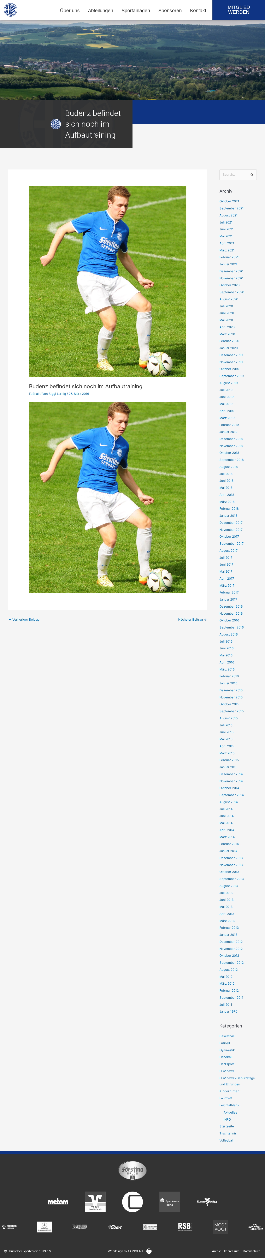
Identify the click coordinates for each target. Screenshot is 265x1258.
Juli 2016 (225, 641)
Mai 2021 (225, 236)
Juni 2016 (226, 648)
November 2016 (231, 613)
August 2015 (228, 718)
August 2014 (228, 802)
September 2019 (231, 376)
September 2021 (231, 208)
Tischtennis (228, 1133)
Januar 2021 (228, 264)
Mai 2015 (225, 739)
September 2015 (231, 711)
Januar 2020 (228, 348)
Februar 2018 (229, 509)
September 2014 (231, 795)
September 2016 (231, 627)
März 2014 (227, 837)
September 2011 (231, 998)
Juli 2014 (226, 809)
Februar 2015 (229, 760)
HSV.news (226, 1071)
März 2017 (227, 586)
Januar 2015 (228, 767)
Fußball (34, 394)
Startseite (226, 1126)
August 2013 (228, 886)
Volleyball (226, 1140)
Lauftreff (225, 1098)
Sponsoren (170, 10)
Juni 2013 (226, 900)
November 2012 (231, 949)
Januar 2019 (228, 432)
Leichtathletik (229, 1105)
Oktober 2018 (229, 453)
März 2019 (227, 418)
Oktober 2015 (229, 704)
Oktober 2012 (229, 956)
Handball (225, 1057)
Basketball (227, 1036)
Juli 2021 (225, 222)
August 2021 (228, 215)
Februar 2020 (229, 341)
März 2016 (227, 669)
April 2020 (227, 327)
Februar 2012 (229, 990)
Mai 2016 (225, 655)
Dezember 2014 (231, 774)
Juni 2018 (226, 481)
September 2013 (231, 879)
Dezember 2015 (231, 690)
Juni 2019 (226, 397)
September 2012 (231, 963)
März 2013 (227, 921)
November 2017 (231, 530)
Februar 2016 (229, 676)
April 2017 (226, 578)
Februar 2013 (229, 928)
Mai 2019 (225, 404)
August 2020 (228, 299)
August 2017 (228, 551)
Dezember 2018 (231, 439)
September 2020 (231, 292)
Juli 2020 (226, 306)
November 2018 (231, 446)
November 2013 (231, 865)
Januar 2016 (228, 683)
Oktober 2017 (229, 536)
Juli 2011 (225, 1005)
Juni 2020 (226, 313)
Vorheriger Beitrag (24, 619)
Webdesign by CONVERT (125, 1251)
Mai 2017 (225, 571)
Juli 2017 (225, 558)
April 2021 (226, 243)
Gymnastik (227, 1050)
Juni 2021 (226, 229)
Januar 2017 (228, 599)
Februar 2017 (229, 592)
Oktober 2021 (229, 201)
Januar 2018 (228, 516)
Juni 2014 (226, 816)
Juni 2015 (226, 732)
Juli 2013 (226, 893)
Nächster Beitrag (192, 619)
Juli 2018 (225, 474)
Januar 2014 (228, 851)
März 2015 (227, 753)
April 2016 (226, 662)
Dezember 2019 (231, 355)
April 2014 (226, 830)
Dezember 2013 (231, 858)
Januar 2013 (228, 935)
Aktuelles (230, 1112)
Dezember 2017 (231, 523)
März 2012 (227, 983)
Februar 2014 (229, 844)
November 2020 (231, 278)
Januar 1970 (228, 1011)
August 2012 (228, 970)
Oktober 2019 (229, 369)
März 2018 (227, 502)
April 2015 (226, 746)
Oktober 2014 (229, 788)
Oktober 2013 (229, 872)
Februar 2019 (229, 425)
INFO (227, 1119)
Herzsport (226, 1064)
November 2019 (231, 362)
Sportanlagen (136, 10)
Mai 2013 (226, 907)
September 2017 (231, 543)
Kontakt (198, 10)
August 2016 (228, 634)
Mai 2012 (225, 977)
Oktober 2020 (229, 285)
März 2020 (227, 334)
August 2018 (228, 467)
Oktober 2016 (229, 620)
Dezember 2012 (231, 942)
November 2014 (231, 781)
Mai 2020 (226, 320)
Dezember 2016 (231, 606)
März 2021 (227, 250)
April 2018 (226, 495)
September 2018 (231, 460)
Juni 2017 (226, 564)
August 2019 (228, 383)
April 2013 (226, 914)
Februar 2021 (229, 257)
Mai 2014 (226, 823)
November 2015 (231, 697)
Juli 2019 (225, 390)
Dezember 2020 (231, 271)
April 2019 (226, 411)
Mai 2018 (225, 488)
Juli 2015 (225, 725)
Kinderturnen (229, 1091)
